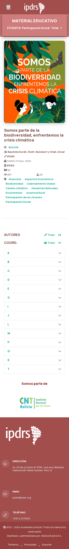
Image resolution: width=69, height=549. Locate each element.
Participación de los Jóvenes (24, 197)
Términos (13, 544)
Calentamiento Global (41, 183)
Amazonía (15, 179)
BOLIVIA (13, 147)
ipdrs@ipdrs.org (22, 497)
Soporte (47, 544)
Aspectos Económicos (39, 179)
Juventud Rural (35, 193)
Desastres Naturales (44, 188)
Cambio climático (17, 188)
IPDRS (11, 156)
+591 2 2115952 (21, 518)
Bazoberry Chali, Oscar (50, 152)
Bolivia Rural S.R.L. (52, 536)
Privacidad (30, 544)
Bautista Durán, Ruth (21, 152)
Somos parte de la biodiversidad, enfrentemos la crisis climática (33, 135)
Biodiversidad (14, 183)
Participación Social (18, 202)
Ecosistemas (14, 193)
